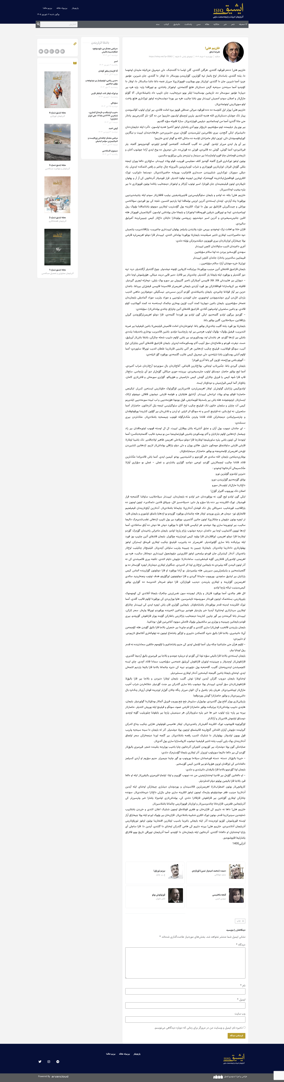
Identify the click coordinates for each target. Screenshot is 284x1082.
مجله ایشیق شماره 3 (57, 165)
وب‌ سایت (240, 1013)
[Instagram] (49, 1062)
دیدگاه (240, 944)
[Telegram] (58, 1062)
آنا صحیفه (243, 24)
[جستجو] (38, 24)
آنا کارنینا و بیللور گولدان (108, 71)
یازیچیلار (75, 8)
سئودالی (114, 103)
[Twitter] (40, 1062)
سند (157, 24)
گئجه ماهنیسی (219, 895)
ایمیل (241, 999)
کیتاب (166, 24)
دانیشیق (176, 24)
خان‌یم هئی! (212, 48)
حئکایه (216, 24)
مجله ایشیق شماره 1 (57, 270)
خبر (225, 24)
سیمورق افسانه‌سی (110, 151)
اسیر (116, 61)
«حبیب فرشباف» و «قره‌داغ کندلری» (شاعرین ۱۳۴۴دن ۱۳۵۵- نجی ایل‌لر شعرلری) (103, 116)
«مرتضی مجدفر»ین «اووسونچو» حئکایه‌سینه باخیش (105, 50)
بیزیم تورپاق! (159, 871)
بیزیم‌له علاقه (62, 8)
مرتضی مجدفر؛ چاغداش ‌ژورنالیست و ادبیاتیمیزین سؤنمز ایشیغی (103, 140)
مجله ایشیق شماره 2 (57, 217)
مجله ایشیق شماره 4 (57, 112)
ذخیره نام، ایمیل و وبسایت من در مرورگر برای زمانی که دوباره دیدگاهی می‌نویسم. (198, 1027)
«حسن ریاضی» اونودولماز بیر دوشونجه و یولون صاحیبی (102, 82)
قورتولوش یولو (158, 895)
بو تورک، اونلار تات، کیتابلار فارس (104, 93)
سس (198, 24)
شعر (233, 24)
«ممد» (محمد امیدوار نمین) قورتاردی (209, 871)
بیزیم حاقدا (47, 8)
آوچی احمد (113, 128)
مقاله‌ (207, 24)
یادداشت (188, 24)
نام (242, 985)
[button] (240, 921)
